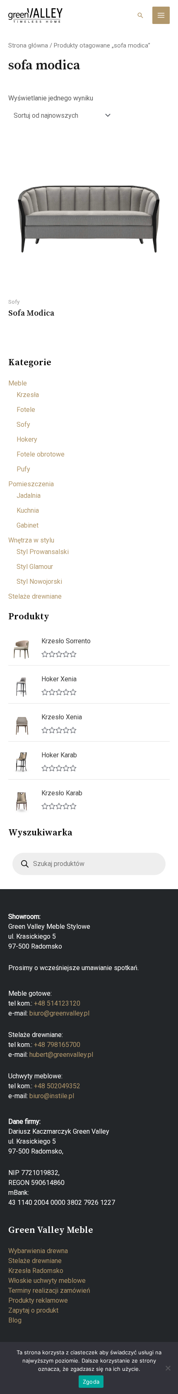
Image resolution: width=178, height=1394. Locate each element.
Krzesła (28, 395)
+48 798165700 (57, 1045)
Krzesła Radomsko (35, 1271)
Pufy (23, 469)
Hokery (27, 439)
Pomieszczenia (31, 484)
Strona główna (28, 45)
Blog (15, 1320)
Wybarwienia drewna (38, 1251)
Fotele (26, 410)
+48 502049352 (57, 1086)
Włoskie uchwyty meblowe (47, 1281)
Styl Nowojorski (39, 581)
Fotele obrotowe (41, 454)
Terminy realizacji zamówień (49, 1290)
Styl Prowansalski (43, 552)
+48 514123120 (57, 1003)
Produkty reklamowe (38, 1300)
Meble (17, 383)
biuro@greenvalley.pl (59, 1013)
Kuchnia (28, 510)
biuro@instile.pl (51, 1096)
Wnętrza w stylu (31, 540)
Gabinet (27, 525)
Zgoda (91, 1381)
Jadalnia (29, 496)
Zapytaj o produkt (33, 1310)
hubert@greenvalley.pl (61, 1055)
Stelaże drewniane (35, 596)
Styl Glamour (35, 567)
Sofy (23, 424)
